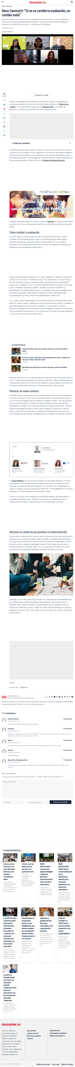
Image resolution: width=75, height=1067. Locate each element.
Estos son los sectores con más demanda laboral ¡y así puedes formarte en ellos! (9, 871)
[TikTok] (62, 697)
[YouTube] (54, 697)
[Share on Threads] (4, 126)
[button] (3, 2)
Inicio (3, 6)
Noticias (9, 6)
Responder (68, 719)
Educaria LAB (48, 107)
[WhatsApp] (69, 697)
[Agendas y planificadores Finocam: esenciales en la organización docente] (46, 911)
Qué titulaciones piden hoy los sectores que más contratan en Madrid (44, 367)
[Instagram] (57, 697)
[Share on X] (4, 104)
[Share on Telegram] (4, 122)
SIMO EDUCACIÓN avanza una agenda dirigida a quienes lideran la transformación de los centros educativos (46, 874)
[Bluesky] (72, 697)
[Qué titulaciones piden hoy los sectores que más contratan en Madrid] (16, 368)
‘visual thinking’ (17, 481)
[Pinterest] (60, 697)
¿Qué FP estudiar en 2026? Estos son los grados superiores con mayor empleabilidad (64, 926)
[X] (52, 697)
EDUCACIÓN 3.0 (8, 32)
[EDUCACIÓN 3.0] (37, 2)
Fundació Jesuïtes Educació (54, 160)
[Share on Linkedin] (4, 118)
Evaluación (23, 687)
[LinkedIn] (64, 697)
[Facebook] (49, 697)
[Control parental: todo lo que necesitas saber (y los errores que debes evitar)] (16, 351)
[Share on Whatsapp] (4, 113)
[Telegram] (67, 697)
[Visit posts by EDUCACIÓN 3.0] (4, 697)
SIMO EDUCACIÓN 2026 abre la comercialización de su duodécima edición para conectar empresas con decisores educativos (65, 877)
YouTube (50, 221)
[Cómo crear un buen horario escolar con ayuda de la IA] (28, 857)
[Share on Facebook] (4, 100)
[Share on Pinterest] (4, 109)
